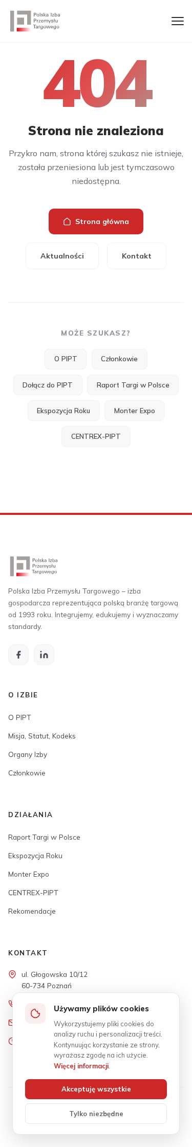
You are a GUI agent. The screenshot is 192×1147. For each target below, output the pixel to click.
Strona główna (102, 221)
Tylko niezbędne (96, 1113)
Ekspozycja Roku (63, 410)
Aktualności (62, 256)
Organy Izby (27, 754)
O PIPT (65, 359)
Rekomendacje (32, 910)
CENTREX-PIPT (96, 436)
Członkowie (119, 359)
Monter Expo (134, 410)
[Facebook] (18, 654)
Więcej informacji (81, 1066)
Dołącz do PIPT (48, 385)
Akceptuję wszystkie (96, 1089)
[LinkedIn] (44, 654)
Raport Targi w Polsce (133, 385)
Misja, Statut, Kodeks (42, 735)
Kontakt (137, 256)
